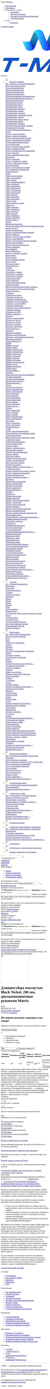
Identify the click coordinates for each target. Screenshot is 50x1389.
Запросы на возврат (13, 875)
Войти (3, 886)
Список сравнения (13, 873)
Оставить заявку (7, 27)
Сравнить (13, 1013)
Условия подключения (14, 1319)
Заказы (8, 871)
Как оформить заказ (13, 1292)
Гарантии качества (13, 1305)
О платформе (11, 1276)
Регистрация (11, 886)
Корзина (4, 920)
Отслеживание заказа (9, 883)
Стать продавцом (12, 1317)
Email (3, 1179)
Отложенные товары (14, 877)
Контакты (14, 23)
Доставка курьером (17, 14)
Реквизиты (10, 1282)
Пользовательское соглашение (18, 1335)
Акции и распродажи (14, 1307)
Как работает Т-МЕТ (14, 1278)
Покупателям (11, 6)
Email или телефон (39, 894)
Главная (4, 950)
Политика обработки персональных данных (23, 1337)
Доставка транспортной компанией (24, 16)
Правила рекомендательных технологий (22, 1341)
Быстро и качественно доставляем (14, 1141)
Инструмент (12, 950)
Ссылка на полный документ (12, 1268)
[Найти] (23, 856)
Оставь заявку (6, 1124)
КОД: (3, 1006)
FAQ (7, 1284)
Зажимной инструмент (27, 950)
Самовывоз (14, 12)
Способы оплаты (17, 18)
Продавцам (10, 8)
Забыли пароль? (13, 909)
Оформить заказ (14, 920)
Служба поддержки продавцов (18, 1325)
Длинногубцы (6, 952)
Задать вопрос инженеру (10, 1011)
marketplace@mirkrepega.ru (16, 1356)
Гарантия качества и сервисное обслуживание (19, 1151)
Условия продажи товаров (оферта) (19, 1339)
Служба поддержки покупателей (19, 1309)
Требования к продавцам (15, 1321)
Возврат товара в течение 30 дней (14, 1161)
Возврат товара (12, 1303)
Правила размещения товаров (17, 1323)
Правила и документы (14, 1333)
